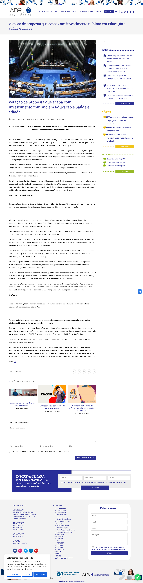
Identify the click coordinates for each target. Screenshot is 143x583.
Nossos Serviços (62, 528)
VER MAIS (125, 146)
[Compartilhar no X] (74, 371)
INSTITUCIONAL (60, 508)
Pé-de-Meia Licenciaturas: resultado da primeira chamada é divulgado (119, 137)
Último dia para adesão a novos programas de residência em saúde (119, 59)
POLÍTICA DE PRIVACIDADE (63, 558)
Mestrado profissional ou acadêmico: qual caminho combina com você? (120, 88)
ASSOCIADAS (58, 523)
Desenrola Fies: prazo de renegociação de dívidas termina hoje (119, 78)
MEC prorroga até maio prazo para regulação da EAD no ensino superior (120, 120)
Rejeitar (27, 574)
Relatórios (60, 545)
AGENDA (57, 554)
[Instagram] (20, 551)
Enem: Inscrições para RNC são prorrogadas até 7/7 (22, 404)
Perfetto (83, 581)
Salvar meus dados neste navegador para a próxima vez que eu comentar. (41, 451)
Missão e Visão (62, 515)
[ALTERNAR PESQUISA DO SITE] (116, 11)
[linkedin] (131, 11)
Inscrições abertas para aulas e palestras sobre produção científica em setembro (119, 68)
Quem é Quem (61, 513)
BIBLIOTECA (58, 536)
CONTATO (57, 556)
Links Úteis (60, 549)
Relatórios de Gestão (63, 521)
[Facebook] (15, 551)
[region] (27, 566)
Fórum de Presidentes (64, 519)
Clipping (60, 539)
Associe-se (60, 534)
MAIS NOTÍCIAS (125, 104)
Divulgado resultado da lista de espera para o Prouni (52, 407)
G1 (15, 361)
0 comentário (59, 119)
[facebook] (122, 11)
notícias (46, 119)
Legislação (60, 547)
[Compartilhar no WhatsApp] (94, 371)
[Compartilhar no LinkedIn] (89, 371)
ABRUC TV (60, 543)
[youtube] (133, 11)
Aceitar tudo (40, 574)
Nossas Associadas (63, 525)
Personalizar (14, 574)
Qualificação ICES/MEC (64, 532)
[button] (138, 577)
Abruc (14, 119)
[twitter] (128, 11)
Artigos (59, 541)
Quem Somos (61, 510)
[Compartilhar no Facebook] (79, 371)
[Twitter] (26, 551)
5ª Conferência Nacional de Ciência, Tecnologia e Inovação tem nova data (81, 408)
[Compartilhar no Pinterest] (84, 371)
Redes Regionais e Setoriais (66, 530)
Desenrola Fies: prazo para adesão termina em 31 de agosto (120, 96)
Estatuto (59, 517)
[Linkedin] (31, 551)
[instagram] (125, 11)
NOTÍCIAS (57, 552)
